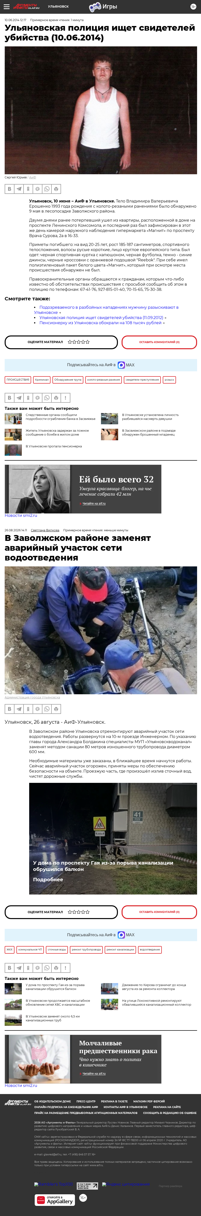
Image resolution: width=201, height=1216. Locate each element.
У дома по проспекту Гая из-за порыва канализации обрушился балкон (103, 866)
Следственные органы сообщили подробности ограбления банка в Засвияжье (60, 417)
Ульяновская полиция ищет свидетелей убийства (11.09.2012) (101, 317)
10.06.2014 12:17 (15, 20)
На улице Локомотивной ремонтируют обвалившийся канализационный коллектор (156, 1002)
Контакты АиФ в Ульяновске (126, 1107)
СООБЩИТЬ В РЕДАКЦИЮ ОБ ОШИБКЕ (170, 1113)
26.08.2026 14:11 (16, 530)
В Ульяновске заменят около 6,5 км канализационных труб (53, 1018)
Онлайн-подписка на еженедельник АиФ (66, 1107)
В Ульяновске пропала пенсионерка (54, 446)
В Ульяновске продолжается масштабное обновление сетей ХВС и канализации (58, 1002)
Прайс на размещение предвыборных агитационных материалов (86, 1113)
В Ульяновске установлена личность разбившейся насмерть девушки (150, 417)
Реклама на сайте (167, 1107)
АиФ (32, 177)
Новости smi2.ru (21, 515)
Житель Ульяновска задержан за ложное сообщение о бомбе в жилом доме (57, 432)
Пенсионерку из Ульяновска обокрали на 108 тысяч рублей (100, 323)
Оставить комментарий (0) (159, 342)
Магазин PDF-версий (149, 1101)
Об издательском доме (52, 1101)
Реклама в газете (114, 1101)
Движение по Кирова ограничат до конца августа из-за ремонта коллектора (154, 987)
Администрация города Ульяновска (32, 697)
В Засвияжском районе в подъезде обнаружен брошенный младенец (149, 432)
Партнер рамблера (170, 1186)
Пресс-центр (85, 1101)
